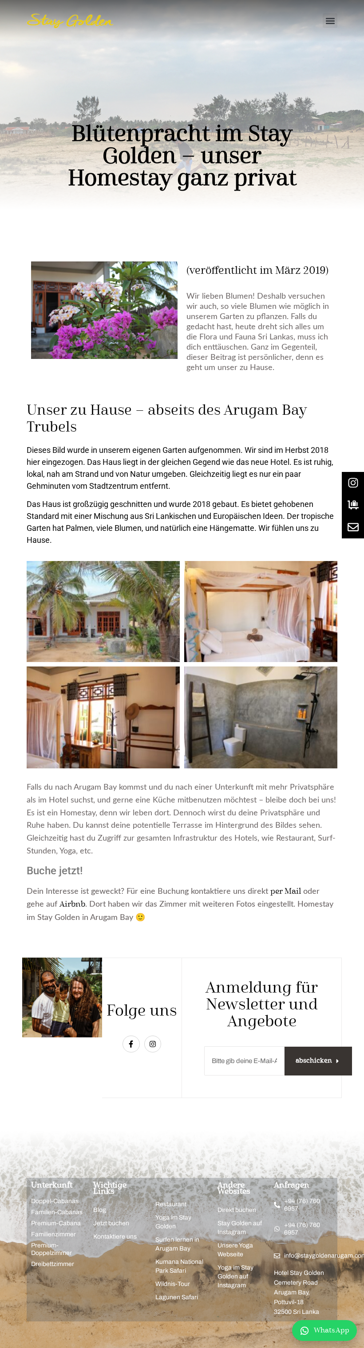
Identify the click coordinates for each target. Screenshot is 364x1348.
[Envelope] (353, 527)
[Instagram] (152, 1044)
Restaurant (170, 1204)
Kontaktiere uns (115, 1236)
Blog (99, 1210)
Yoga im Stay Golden (173, 1222)
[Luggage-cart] (353, 505)
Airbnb (72, 904)
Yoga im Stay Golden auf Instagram (235, 1276)
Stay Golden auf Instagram (240, 1227)
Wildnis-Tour (172, 1284)
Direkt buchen (237, 1210)
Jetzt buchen (111, 1223)
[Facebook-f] (131, 1044)
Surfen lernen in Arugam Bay (177, 1244)
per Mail (285, 892)
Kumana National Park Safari (179, 1266)
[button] (330, 20)
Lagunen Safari (176, 1297)
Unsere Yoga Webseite (235, 1250)
